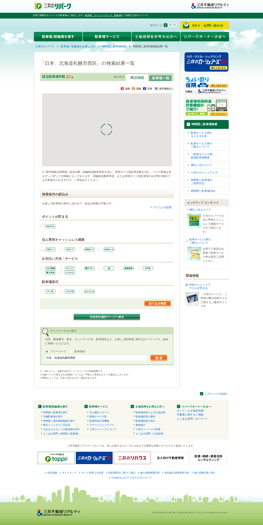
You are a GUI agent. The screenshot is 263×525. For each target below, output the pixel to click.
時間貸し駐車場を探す (55, 412)
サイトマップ (69, 472)
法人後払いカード (99, 412)
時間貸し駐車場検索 (114, 46)
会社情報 (52, 472)
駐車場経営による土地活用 (150, 412)
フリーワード (58, 351)
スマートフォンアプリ (101, 425)
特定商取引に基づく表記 (121, 472)
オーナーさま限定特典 (190, 410)
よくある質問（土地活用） (150, 433)
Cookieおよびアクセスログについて (132, 477)
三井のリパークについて (103, 429)
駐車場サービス (98, 406)
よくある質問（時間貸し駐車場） (61, 433)
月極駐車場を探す (53, 416)
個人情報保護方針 (150, 472)
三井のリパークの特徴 (148, 429)
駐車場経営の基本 (145, 416)
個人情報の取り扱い (205, 472)
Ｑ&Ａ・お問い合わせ (207, 25)
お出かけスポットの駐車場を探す (61, 429)
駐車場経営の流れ (145, 420)
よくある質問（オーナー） (193, 418)
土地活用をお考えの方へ (150, 406)
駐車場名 (80, 351)
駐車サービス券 (98, 416)
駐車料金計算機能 (99, 420)
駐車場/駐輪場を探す (55, 406)
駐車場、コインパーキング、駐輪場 (103, 15)
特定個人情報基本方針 (177, 472)
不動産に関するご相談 (190, 414)
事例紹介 (140, 425)
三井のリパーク (44, 46)
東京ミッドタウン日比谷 (56, 425)
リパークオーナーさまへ (196, 406)
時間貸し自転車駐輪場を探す (59, 420)
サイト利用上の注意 (92, 472)
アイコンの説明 (162, 207)
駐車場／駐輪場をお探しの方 (78, 46)
